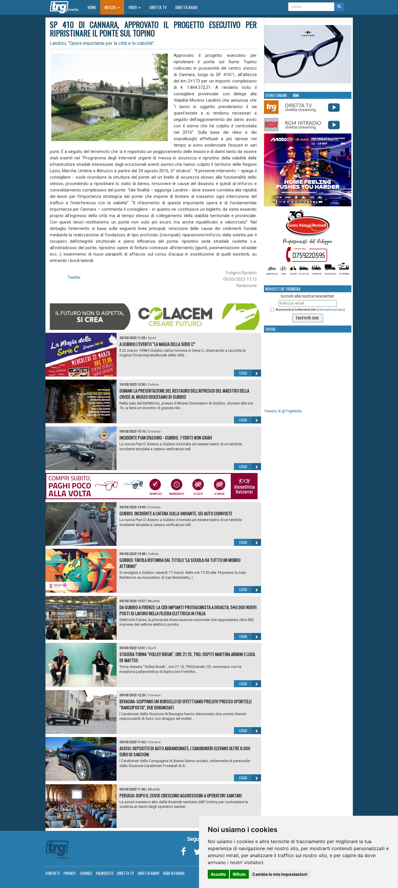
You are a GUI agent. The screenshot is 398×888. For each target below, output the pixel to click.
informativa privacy (331, 309)
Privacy (70, 873)
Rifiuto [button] (239, 874)
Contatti (52, 873)
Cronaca (154, 431)
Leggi (243, 372)
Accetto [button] (218, 874)
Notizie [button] (111, 7)
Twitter (74, 277)
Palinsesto (104, 873)
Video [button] (133, 7)
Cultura (153, 384)
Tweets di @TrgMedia (283, 411)
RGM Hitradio (173, 873)
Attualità (154, 601)
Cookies (86, 873)
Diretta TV (158, 7)
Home (94, 7)
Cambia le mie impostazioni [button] (279, 874)
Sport (152, 338)
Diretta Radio (186, 7)
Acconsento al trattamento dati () (310, 309)
